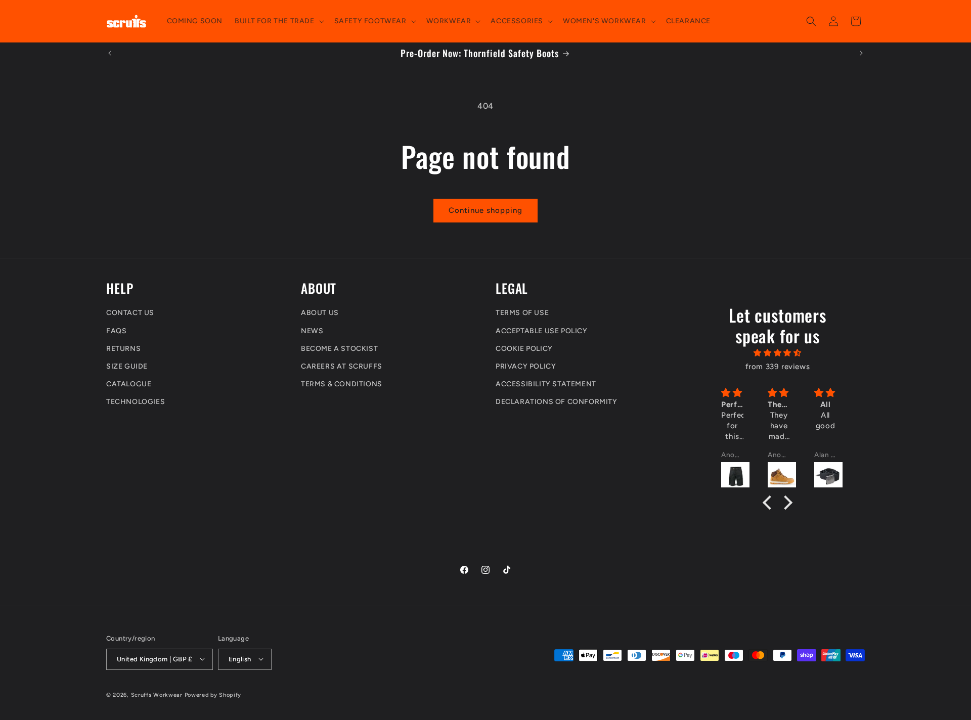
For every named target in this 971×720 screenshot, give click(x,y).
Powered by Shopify (213, 694)
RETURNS (123, 348)
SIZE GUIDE (127, 366)
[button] (278, 21)
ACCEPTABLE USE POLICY (542, 331)
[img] (778, 353)
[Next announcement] (861, 53)
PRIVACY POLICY (526, 366)
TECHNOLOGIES (135, 402)
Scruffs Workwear (157, 694)
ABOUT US (320, 313)
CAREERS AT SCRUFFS (341, 366)
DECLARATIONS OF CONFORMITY (556, 402)
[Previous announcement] (110, 53)
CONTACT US (130, 313)
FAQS (116, 331)
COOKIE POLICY (524, 348)
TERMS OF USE (522, 313)
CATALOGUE (128, 384)
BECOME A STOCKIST (339, 348)
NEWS (312, 331)
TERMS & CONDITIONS (341, 384)
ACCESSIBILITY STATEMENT (546, 384)
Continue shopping (485, 210)
